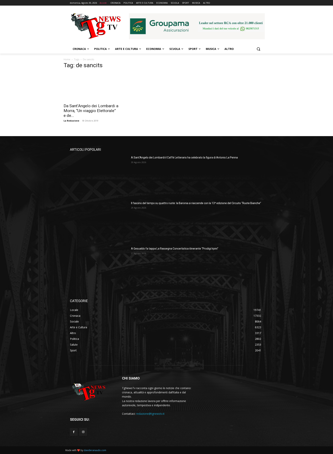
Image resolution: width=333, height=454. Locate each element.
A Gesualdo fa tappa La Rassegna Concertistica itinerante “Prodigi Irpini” (174, 248)
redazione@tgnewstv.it (150, 413)
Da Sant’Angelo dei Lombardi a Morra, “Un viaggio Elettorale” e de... (91, 111)
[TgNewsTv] (95, 27)
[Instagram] (83, 432)
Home (67, 59)
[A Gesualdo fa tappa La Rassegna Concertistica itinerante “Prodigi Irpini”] (99, 267)
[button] (258, 49)
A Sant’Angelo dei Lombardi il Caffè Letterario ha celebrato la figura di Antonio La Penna (184, 157)
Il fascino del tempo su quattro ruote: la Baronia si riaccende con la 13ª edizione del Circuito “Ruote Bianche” (196, 203)
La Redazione (71, 120)
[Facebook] (73, 432)
